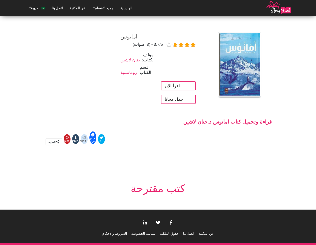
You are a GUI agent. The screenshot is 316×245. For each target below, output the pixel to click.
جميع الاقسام (104, 8)
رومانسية (128, 72)
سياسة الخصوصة (143, 233)
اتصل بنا (57, 8)
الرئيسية (126, 8)
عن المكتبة (77, 8)
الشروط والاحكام (114, 233)
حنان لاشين (130, 60)
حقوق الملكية (169, 233)
